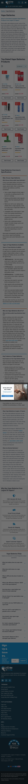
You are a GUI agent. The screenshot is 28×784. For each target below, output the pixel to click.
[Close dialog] (26, 385)
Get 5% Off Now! (7, 396)
